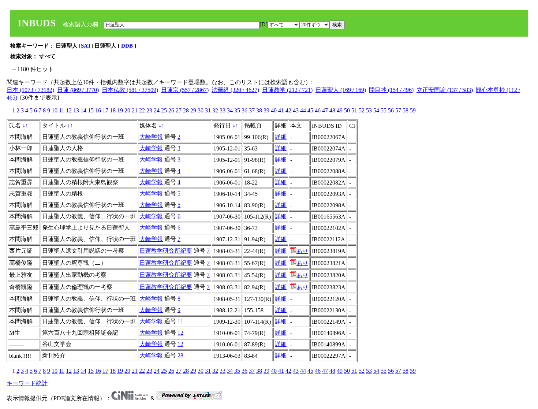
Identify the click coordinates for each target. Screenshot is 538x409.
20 (127, 110)
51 (354, 110)
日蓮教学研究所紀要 (165, 251)
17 (105, 110)
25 (164, 110)
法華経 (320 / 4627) (235, 90)
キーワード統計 (27, 383)
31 (208, 110)
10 (54, 110)
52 (362, 110)
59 (413, 110)
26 (171, 110)
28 (186, 110)
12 (69, 110)
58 (405, 110)
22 (142, 110)
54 (376, 110)
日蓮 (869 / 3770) (78, 90)
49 (340, 110)
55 (383, 110)
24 (157, 110)
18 (113, 110)
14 (83, 110)
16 (98, 110)
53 (369, 110)
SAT (86, 46)
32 (215, 110)
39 (266, 110)
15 (91, 110)
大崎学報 (151, 137)
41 (281, 110)
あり (302, 251)
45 (310, 110)
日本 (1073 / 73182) (30, 90)
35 (237, 110)
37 (252, 110)
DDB (127, 46)
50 (347, 110)
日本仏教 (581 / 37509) (130, 90)
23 (149, 110)
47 (325, 110)
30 (200, 110)
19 (120, 110)
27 (179, 110)
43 (296, 110)
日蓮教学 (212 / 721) (287, 90)
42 (288, 110)
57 (398, 110)
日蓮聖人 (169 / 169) (340, 90)
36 (244, 110)
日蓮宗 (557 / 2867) (185, 90)
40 (274, 110)
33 (222, 110)
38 (259, 110)
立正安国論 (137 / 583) (444, 90)
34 (230, 110)
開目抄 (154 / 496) (391, 90)
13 (76, 110)
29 (193, 110)
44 (303, 110)
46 (318, 110)
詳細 (281, 137)
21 (135, 110)
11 (61, 110)
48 (332, 110)
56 (391, 110)
